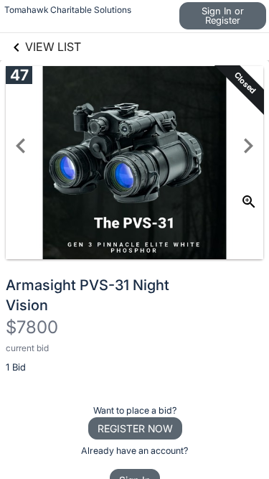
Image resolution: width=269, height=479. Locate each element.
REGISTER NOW (135, 428)
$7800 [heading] (32, 327)
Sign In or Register (223, 15)
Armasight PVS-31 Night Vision (87, 295)
